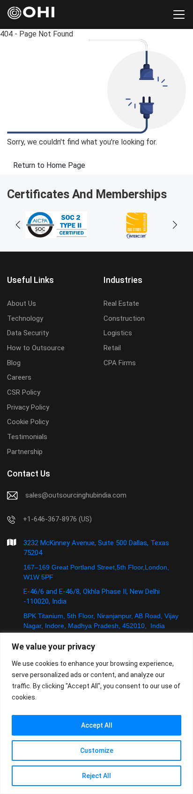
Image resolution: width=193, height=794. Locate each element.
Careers (19, 377)
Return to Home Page (49, 165)
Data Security (28, 333)
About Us (21, 303)
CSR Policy (23, 392)
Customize (96, 750)
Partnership (25, 452)
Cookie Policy (28, 422)
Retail (112, 348)
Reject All (96, 776)
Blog (14, 363)
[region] (96, 713)
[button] (175, 225)
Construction (124, 318)
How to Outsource (36, 348)
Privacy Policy (28, 407)
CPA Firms (120, 363)
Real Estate (121, 303)
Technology (25, 318)
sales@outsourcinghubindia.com (75, 495)
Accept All (96, 725)
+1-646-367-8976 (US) (57, 519)
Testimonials (27, 437)
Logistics (118, 333)
